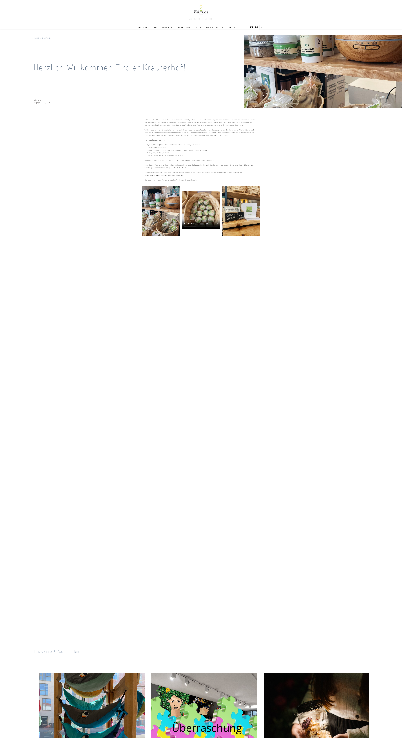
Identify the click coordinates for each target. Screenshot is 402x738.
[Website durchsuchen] (261, 27)
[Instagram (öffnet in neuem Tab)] (256, 27)
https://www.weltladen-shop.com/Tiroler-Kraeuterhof (163, 175)
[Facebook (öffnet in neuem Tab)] (251, 27)
